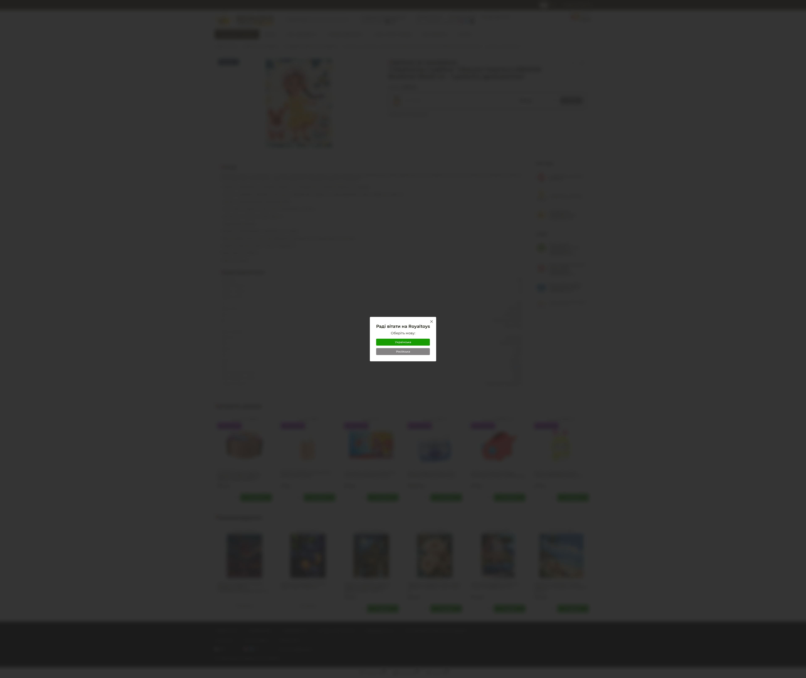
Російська (403, 351)
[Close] (431, 321)
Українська (403, 342)
